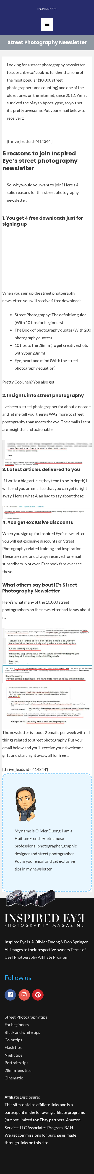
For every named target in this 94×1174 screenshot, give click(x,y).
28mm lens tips (18, 1070)
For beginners (17, 1024)
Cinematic (14, 1077)
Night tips (13, 1055)
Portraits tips (16, 1062)
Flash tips (13, 1047)
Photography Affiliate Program (41, 957)
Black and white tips (22, 1032)
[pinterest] (38, 995)
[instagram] (25, 995)
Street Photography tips (26, 1017)
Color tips (13, 1039)
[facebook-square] (11, 995)
